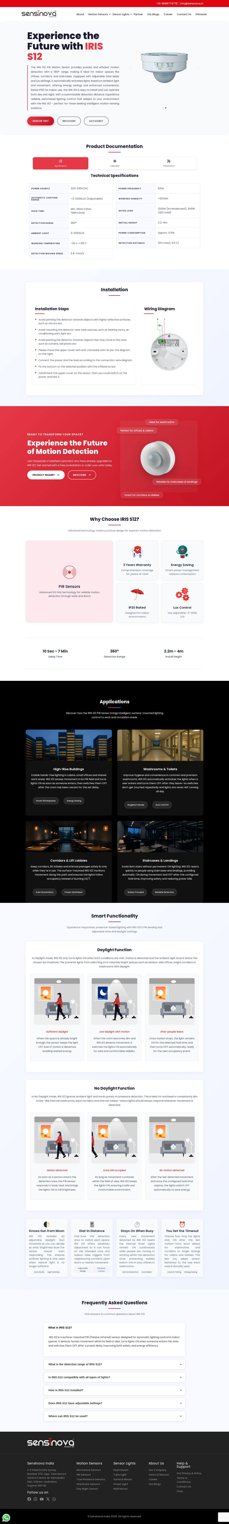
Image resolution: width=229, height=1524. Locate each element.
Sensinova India (40, 1463)
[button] (130, 68)
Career (168, 14)
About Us (156, 1463)
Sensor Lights (120, 14)
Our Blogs (153, 14)
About (80, 14)
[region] (40, 1499)
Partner (138, 14)
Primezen (201, 14)
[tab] (60, 163)
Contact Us (184, 14)
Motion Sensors (98, 14)
